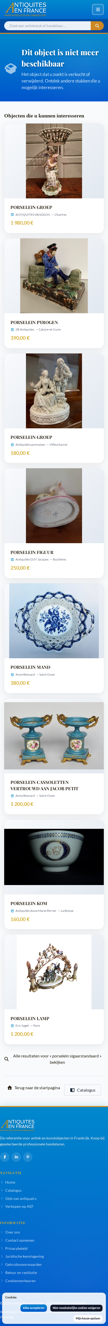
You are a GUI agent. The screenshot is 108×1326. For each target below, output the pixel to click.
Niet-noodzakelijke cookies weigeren (76, 1307)
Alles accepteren (33, 1307)
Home (10, 1182)
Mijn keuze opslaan (88, 1318)
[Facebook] (4, 1157)
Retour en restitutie (21, 1272)
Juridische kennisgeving (24, 1256)
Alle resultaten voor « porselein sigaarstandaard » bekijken (57, 1059)
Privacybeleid (16, 1248)
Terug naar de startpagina (37, 1087)
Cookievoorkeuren (20, 1280)
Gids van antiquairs (20, 1198)
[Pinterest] (28, 1157)
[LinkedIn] (16, 1157)
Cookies (11, 1297)
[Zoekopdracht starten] (97, 25)
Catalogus (86, 1089)
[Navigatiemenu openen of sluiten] (98, 9)
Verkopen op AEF (19, 1206)
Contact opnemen (19, 1240)
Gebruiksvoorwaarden (23, 1264)
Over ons (12, 1232)
